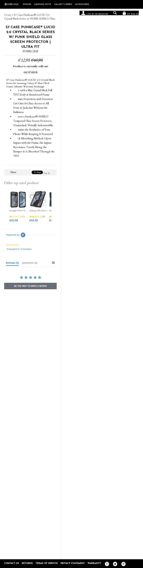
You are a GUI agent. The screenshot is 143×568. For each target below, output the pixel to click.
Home (7, 15)
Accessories (82, 4)
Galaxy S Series (63, 4)
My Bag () (132, 14)
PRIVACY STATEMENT (73, 563)
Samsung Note (42, 4)
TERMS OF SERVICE (47, 563)
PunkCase (30, 51)
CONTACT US (11, 563)
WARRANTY (94, 563)
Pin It (47, 173)
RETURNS (27, 563)
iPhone (27, 4)
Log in (90, 14)
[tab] (12, 263)
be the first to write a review (30, 286)
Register (103, 14)
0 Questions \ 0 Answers (19, 249)
